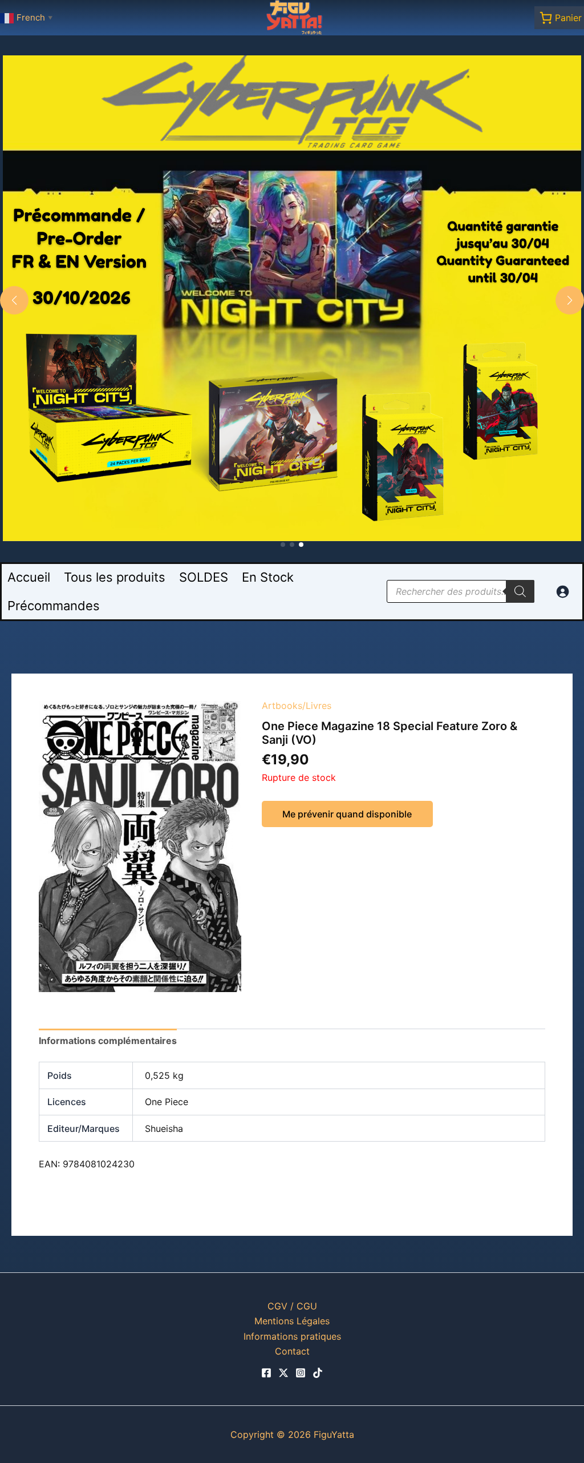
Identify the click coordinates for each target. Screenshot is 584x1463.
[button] (283, 544)
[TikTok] (318, 1373)
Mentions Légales (292, 1321)
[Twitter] (283, 1373)
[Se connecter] (562, 591)
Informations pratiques (292, 1336)
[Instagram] (300, 1373)
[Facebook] (266, 1373)
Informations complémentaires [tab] (108, 1040)
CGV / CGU (292, 1306)
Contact (292, 1351)
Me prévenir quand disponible (347, 814)
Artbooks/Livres (296, 705)
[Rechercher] (520, 591)
